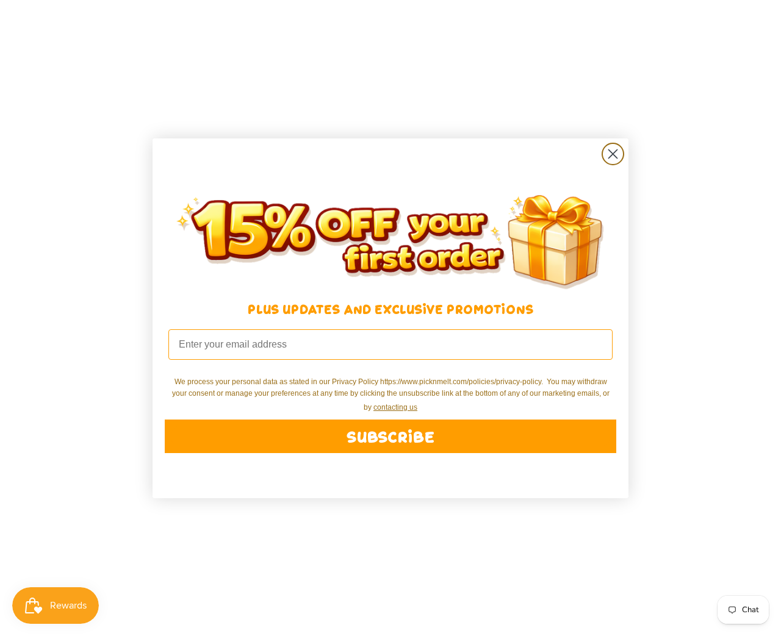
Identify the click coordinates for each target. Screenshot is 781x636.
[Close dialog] (613, 154)
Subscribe (390, 436)
